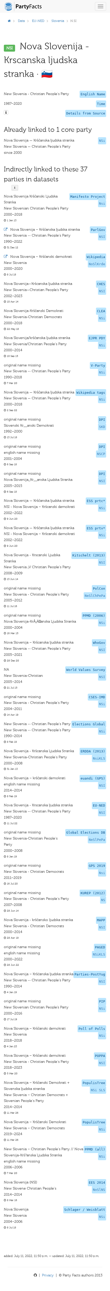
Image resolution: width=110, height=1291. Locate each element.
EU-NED (38, 21)
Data (21, 21)
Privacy (48, 1275)
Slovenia (57, 21)
